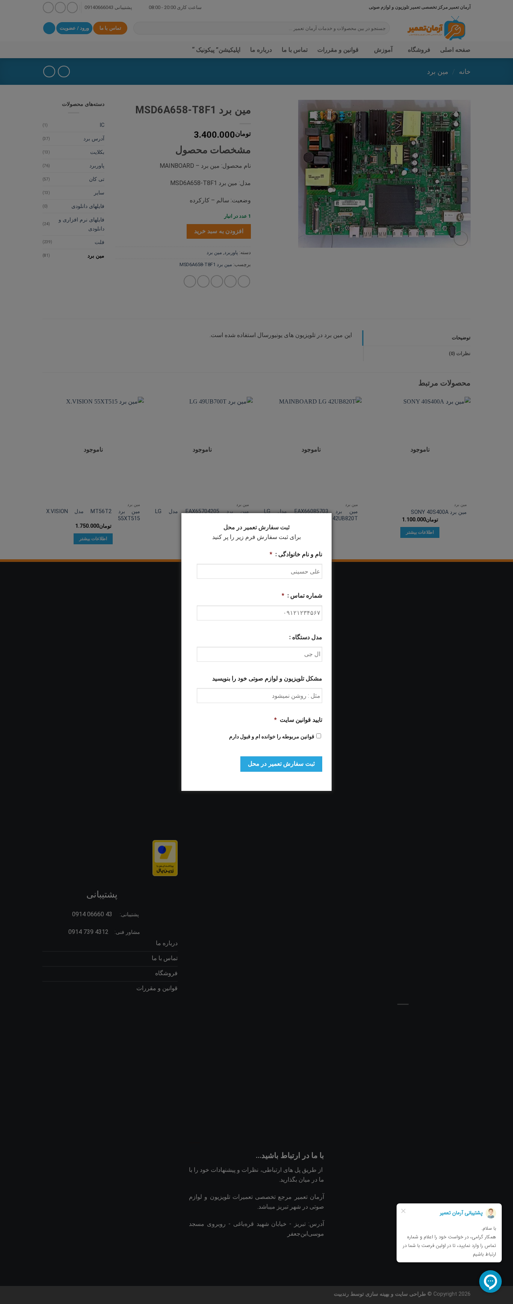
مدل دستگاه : (305, 637)
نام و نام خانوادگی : (296, 554)
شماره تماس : (302, 595)
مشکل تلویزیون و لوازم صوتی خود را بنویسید (267, 678)
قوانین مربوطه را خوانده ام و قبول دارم (271, 736)
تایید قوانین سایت (298, 719)
